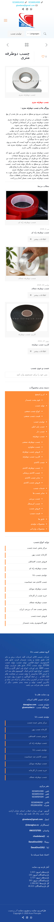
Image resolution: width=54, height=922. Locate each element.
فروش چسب (34, 508)
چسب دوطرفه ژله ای (40, 232)
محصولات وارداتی (37, 529)
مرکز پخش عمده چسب (37, 548)
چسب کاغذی (39, 462)
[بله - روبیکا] (23, 9)
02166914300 (34, 2)
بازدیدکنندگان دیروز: (40, 880)
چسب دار (41, 431)
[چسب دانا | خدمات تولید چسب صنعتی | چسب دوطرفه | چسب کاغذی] (27, 20)
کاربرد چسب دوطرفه (40, 345)
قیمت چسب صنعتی (32, 416)
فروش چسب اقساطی (37, 561)
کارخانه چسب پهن (39, 555)
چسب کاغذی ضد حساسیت (35, 582)
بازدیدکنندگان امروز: (40, 875)
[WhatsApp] (31, 9)
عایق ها (41, 519)
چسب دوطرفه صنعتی (31, 442)
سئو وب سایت (24, 910)
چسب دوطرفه (39, 436)
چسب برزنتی (34, 499)
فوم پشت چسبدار (32, 400)
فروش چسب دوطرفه (31, 452)
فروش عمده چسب (39, 616)
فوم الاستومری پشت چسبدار (35, 623)
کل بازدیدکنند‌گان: (41, 886)
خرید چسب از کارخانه (38, 595)
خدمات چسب (39, 488)
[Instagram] (27, 9)
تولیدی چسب (15, 34)
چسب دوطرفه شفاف (40, 288)
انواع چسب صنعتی (32, 411)
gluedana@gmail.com (25, 5)
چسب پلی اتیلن (38, 427)
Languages (34, 34)
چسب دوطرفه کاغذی (31, 468)
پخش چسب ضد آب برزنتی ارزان (33, 609)
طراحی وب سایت (39, 910)
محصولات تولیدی (38, 524)
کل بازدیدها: (44, 883)
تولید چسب (40, 406)
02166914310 (18, 2)
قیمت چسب (35, 513)
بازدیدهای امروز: (42, 872)
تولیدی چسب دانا (40, 575)
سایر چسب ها (39, 493)
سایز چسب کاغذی (32, 478)
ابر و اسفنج (40, 394)
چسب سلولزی (34, 447)
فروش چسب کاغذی (32, 483)
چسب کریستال (34, 504)
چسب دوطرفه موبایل (38, 589)
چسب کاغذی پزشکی (31, 473)
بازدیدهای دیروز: (42, 878)
